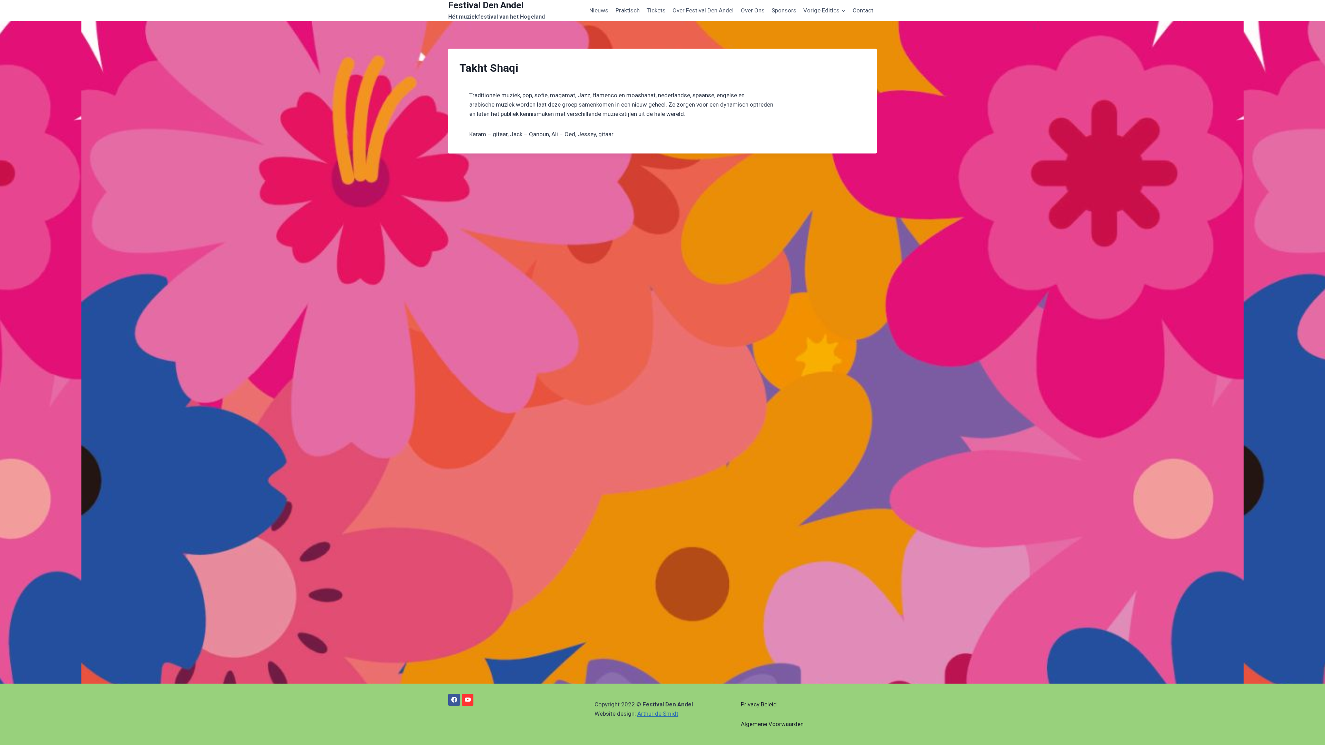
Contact (863, 10)
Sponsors (784, 10)
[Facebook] (454, 700)
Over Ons (753, 10)
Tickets (656, 10)
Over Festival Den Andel (703, 10)
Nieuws (598, 10)
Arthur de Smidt (657, 713)
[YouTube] (467, 700)
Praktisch (628, 10)
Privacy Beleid (759, 704)
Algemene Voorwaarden (772, 724)
